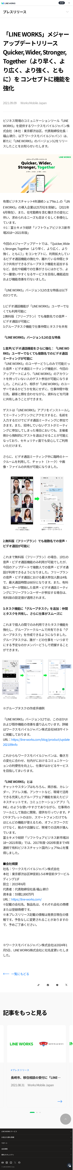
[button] (36, 12)
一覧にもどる (20, 974)
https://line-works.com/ (26, 899)
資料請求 (62, 3)
